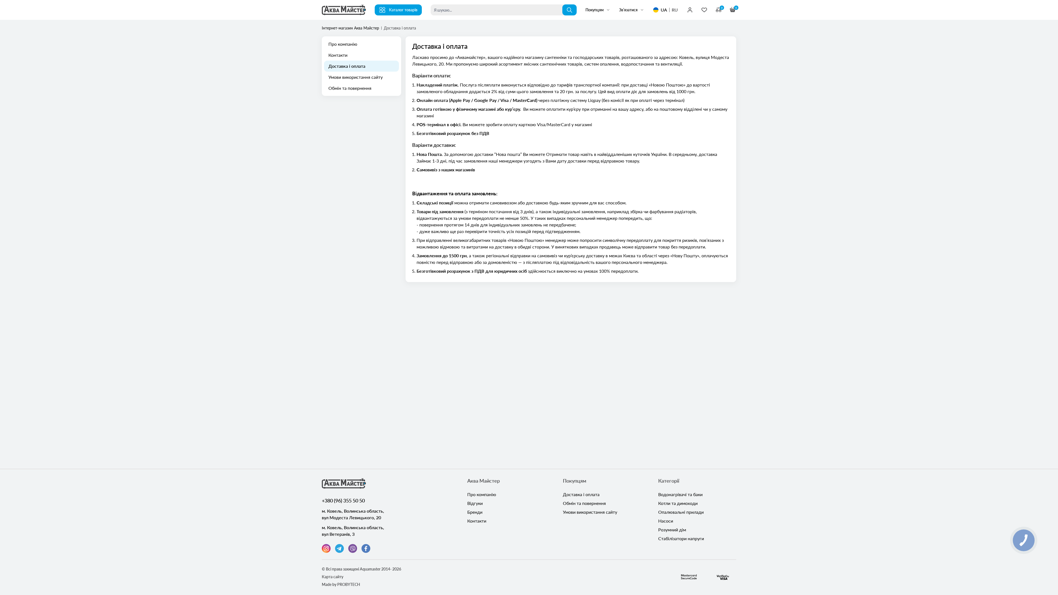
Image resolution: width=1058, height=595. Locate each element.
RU (675, 9)
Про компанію (342, 44)
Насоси (665, 520)
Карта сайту (332, 576)
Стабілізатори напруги (681, 538)
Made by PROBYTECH (341, 584)
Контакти (337, 55)
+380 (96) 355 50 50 (343, 500)
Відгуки (475, 503)
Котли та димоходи (678, 503)
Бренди (474, 512)
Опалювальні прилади (681, 512)
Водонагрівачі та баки (680, 494)
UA (664, 9)
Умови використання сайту (355, 77)
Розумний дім (672, 529)
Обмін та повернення (349, 88)
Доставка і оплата (346, 66)
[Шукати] (569, 9)
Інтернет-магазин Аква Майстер (350, 28)
